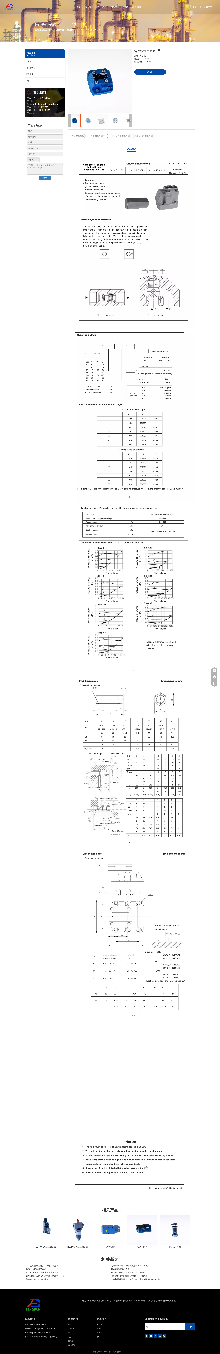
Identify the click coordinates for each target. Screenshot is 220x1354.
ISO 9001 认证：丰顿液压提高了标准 (42, 1272)
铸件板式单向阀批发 (97, 136)
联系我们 (136, 6)
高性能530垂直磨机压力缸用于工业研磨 (129, 1275)
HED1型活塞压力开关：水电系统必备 (42, 1265)
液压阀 (99, 1332)
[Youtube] (160, 1336)
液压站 (99, 1324)
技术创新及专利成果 (120, 1269)
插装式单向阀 (175, 1246)
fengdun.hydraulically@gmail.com (42, 104)
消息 (126, 6)
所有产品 (102, 6)
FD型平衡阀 (110, 1246)
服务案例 (115, 6)
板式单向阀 (142, 1246)
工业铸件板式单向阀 (120, 136)
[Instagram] (164, 1336)
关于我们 (89, 6)
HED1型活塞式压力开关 (77, 1246)
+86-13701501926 (42, 1332)
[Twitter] (155, 1336)
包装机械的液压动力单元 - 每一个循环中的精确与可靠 (135, 1279)
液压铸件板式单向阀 (143, 136)
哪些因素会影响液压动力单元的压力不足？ (45, 1275)
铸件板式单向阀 (77, 136)
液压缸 (99, 1328)
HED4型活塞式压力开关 (45, 1246)
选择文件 (33, 159)
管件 (98, 1336)
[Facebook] (146, 1336)
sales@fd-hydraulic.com (45, 1328)
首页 (79, 6)
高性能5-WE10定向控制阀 (37, 1279)
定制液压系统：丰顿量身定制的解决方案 (129, 1265)
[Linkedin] (151, 1336)
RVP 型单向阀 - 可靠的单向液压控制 (127, 1272)
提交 (45, 178)
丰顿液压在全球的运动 (36, 1269)
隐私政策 (71, 1345)
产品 (70, 1332)
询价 (152, 72)
